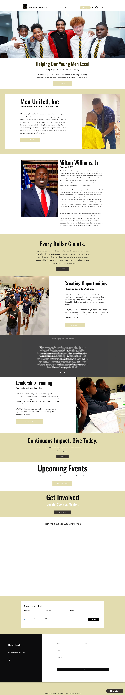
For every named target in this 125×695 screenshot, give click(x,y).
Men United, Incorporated (38, 7)
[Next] (115, 355)
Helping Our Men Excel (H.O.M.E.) (62, 69)
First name (27, 610)
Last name (48, 610)
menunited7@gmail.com (16, 653)
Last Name (87, 643)
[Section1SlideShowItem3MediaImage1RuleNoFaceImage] (64, 372)
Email (71, 610)
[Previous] (9, 355)
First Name (60, 643)
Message (59, 657)
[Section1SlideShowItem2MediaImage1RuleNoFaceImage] (62, 372)
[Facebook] (92, 7)
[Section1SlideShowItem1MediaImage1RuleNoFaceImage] (60, 372)
